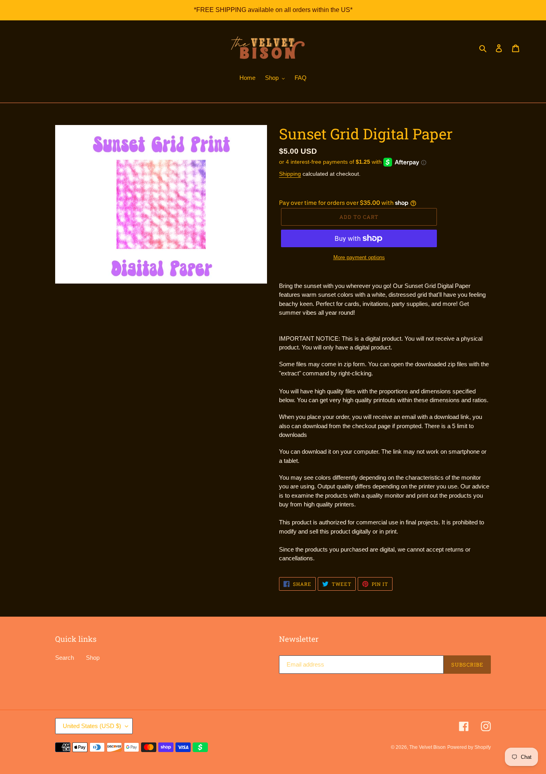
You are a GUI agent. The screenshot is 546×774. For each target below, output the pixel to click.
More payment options (359, 257)
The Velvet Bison (427, 747)
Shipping (290, 174)
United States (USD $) (92, 725)
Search (64, 657)
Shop (93, 657)
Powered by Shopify (469, 747)
